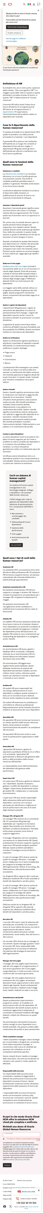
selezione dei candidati (14, 174)
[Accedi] (33, 4)
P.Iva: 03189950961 (9, 1184)
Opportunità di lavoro (9, 1195)
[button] (4, 4)
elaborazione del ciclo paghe (15, 266)
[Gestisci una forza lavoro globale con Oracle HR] (21, 54)
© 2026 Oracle (7, 1180)
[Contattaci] (38, 4)
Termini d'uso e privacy (24, 1180)
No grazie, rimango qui (14, 33)
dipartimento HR (9, 112)
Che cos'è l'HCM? (16, 545)
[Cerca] (24, 4)
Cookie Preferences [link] (9, 1191)
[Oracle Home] (10, 4)
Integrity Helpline (8, 1199)
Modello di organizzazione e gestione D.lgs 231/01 (19, 1188)
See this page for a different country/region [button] (16, 39)
